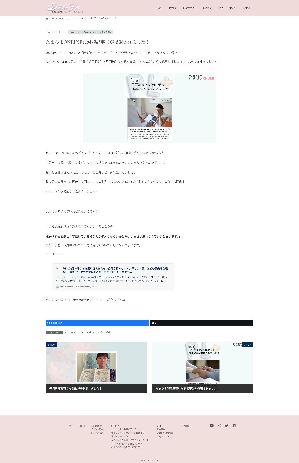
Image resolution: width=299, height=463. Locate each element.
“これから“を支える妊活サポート (126, 443)
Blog (159, 425)
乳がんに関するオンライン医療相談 (127, 432)
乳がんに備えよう (119, 436)
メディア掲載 (105, 32)
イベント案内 (97, 429)
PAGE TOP (289, 446)
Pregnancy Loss (164, 436)
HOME (71, 425)
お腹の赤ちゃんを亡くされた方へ (126, 446)
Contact (185, 425)
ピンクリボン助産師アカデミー (125, 429)
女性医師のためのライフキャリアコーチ (130, 439)
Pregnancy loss (90, 32)
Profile (82, 425)
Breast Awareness (165, 432)
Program (115, 425)
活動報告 (161, 429)
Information (75, 32)
